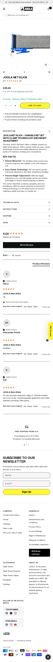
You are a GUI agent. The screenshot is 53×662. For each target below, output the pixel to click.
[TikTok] (11, 613)
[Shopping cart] (49, 9)
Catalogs (6, 524)
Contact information (11, 515)
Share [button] (35, 306)
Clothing (6, 584)
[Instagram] (15, 613)
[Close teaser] (47, 340)
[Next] (49, 72)
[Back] (4, 72)
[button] (50, 331)
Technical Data (11, 202)
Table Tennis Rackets (11, 571)
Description (9, 131)
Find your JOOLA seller (12, 533)
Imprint (32, 515)
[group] (26, 234)
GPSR (5, 223)
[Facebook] (7, 613)
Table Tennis (8, 567)
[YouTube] (15, 624)
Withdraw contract (35, 552)
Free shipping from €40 (23, 91)
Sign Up (26, 491)
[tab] (41, 264)
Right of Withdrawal (37, 536)
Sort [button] (5, 255)
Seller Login (7, 528)
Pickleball (7, 580)
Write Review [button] (26, 245)
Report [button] (29, 306)
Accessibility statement (38, 545)
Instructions (10, 209)
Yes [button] (25, 306)
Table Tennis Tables (11, 575)
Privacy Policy (35, 527)
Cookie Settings (35, 531)
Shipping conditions (37, 540)
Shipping (7, 216)
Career (5, 519)
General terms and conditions (36, 521)
